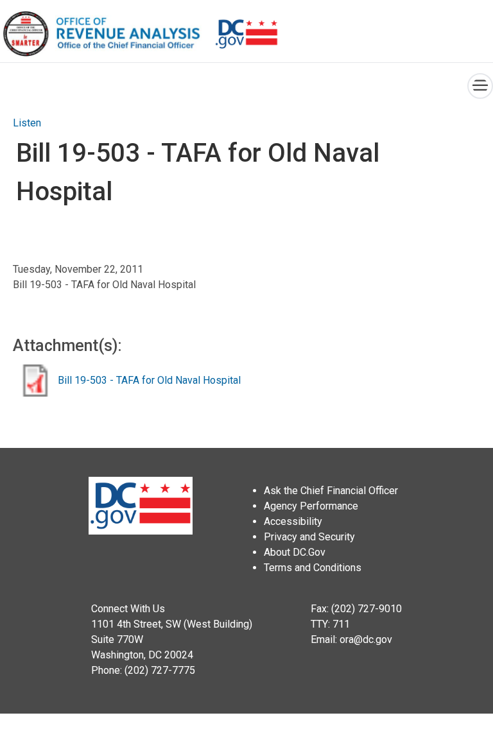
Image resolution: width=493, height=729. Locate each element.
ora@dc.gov (366, 639)
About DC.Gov (294, 552)
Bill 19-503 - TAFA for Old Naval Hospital (149, 380)
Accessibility (293, 521)
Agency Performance (311, 506)
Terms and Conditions (312, 568)
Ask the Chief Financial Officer (331, 491)
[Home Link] (107, 34)
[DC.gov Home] (246, 34)
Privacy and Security (309, 537)
